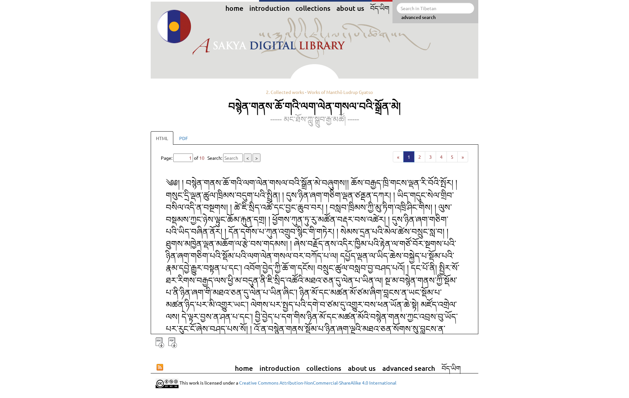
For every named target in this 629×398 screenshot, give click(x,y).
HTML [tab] (162, 138)
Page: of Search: (209, 158)
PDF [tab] (183, 138)
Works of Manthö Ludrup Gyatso (340, 92)
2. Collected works (285, 92)
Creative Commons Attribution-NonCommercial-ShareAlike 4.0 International (317, 383)
